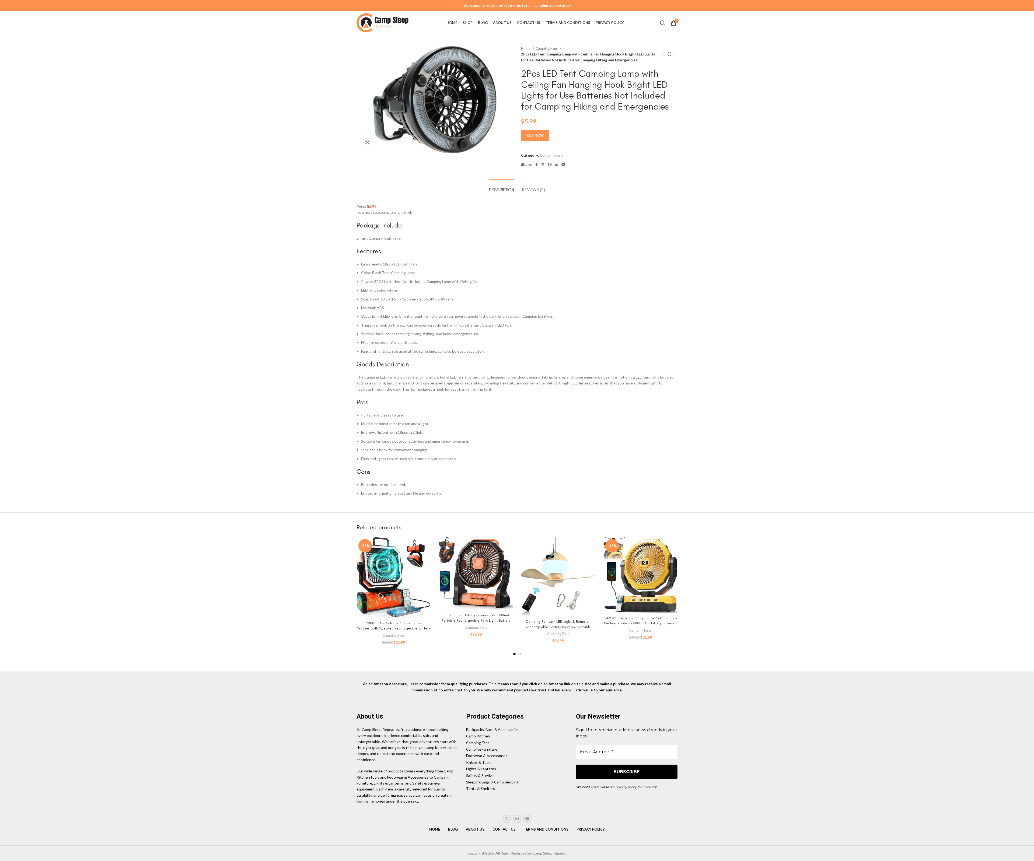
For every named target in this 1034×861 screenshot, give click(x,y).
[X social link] (542, 164)
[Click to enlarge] (367, 142)
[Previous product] (664, 54)
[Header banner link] (517, 5)
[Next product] (674, 54)
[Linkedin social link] (556, 164)
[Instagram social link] (517, 819)
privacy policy (626, 787)
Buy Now (535, 135)
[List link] (517, 730)
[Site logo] (383, 22)
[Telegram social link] (563, 164)
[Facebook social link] (536, 164)
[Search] (662, 23)
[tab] (501, 187)
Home (526, 48)
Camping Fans (547, 48)
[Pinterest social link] (549, 164)
